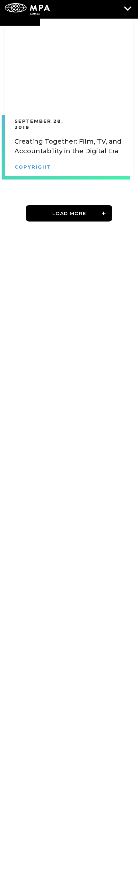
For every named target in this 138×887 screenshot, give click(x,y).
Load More (69, 213)
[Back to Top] (124, 853)
